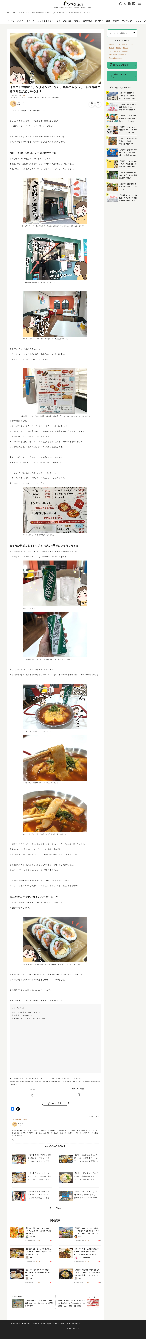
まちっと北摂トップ (13, 13)
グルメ (25, 13)
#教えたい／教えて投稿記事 (118, 51)
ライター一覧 (93, 1117)
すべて (11, 21)
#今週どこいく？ (114, 44)
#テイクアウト (46, 97)
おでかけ (99, 21)
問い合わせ (16, 1323)
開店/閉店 (87, 21)
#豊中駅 (30, 97)
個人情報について (75, 1323)
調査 (108, 21)
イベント (30, 21)
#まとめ (125, 48)
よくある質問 (46, 1323)
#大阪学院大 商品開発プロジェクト (121, 54)
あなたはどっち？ (46, 21)
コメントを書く (57, 1103)
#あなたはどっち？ (115, 58)
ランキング (127, 21)
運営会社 (36, 1323)
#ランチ (36, 97)
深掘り (116, 21)
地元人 (77, 21)
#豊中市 (12, 97)
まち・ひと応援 (64, 21)
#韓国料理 (55, 97)
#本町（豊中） (21, 97)
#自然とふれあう (127, 44)
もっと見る (54, 1208)
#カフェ (118, 48)
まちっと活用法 (60, 1323)
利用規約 (27, 1323)
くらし (138, 21)
